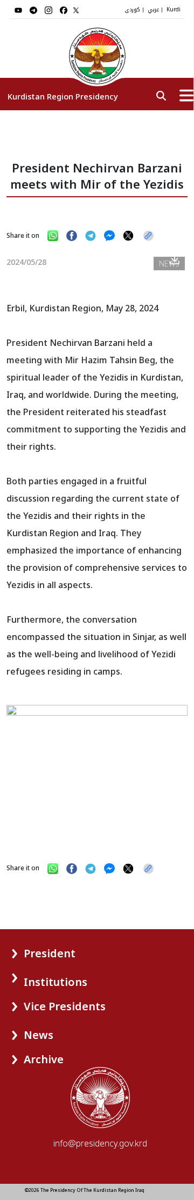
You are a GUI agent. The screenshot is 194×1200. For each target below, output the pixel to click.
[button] (30, 949)
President (49, 953)
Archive (44, 1059)
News (38, 1035)
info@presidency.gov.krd (100, 1143)
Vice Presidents (65, 1006)
